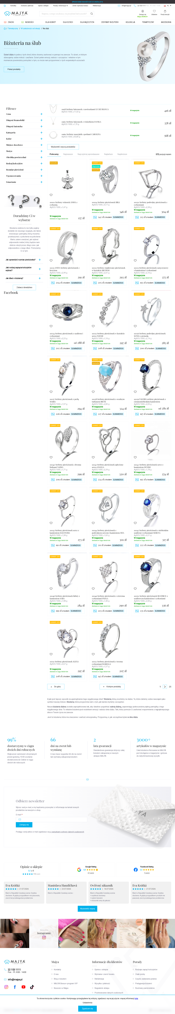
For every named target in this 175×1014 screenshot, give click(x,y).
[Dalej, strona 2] (165, 687)
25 (170, 687)
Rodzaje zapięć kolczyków (146, 969)
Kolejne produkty (114, 687)
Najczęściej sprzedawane (88, 154)
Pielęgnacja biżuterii (143, 983)
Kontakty (13, 6)
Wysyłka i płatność (102, 983)
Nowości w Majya (61, 988)
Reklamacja (97, 6)
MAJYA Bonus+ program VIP (66, 983)
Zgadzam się (87, 1009)
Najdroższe (122, 154)
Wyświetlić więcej (87, 909)
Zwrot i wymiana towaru (80, 6)
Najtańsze (108, 154)
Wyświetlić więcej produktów (63, 147)
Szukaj (91, 13)
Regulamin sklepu (102, 988)
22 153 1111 (14, 969)
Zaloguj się (24, 825)
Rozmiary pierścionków (145, 988)
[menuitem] (9, 22)
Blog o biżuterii (60, 979)
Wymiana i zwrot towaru (104, 974)
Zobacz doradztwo (24, 287)
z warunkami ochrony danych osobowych (67, 832)
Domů (4, 6)
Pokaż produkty (14, 69)
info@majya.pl (15, 979)
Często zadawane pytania (146, 979)
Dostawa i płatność (27, 6)
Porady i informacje (59, 6)
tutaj (136, 998)
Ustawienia (87, 1003)
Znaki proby (140, 974)
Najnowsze (68, 154)
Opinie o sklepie (43, 6)
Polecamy (54, 154)
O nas (56, 974)
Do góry (57, 686)
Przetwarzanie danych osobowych (109, 993)
